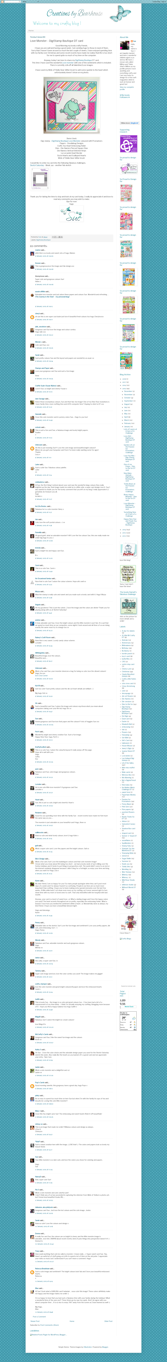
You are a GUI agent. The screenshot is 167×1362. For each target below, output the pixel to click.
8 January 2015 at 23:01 (43, 951)
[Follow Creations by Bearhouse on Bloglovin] (130, 124)
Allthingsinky (40, 653)
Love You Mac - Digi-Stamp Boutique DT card (130, 458)
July (125, 407)
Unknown (38, 445)
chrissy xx (39, 1124)
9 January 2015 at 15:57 (43, 1135)
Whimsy (125, 875)
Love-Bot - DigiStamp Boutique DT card (129, 439)
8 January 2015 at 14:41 (43, 613)
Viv (36, 703)
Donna (37, 1234)
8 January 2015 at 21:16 (43, 839)
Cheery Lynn (126, 669)
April (126, 417)
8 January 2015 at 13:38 (43, 598)
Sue (36, 719)
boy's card (126, 656)
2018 (124, 379)
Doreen (38, 263)
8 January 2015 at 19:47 (43, 712)
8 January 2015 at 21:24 (43, 852)
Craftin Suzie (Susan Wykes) (46, 386)
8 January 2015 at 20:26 (44, 762)
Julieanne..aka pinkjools (44, 1207)
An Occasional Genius (43, 579)
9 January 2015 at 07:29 (44, 1075)
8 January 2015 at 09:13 (44, 306)
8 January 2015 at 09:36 (44, 379)
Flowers (125, 732)
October (127, 398)
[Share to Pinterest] (62, 237)
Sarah (37, 355)
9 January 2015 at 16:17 (43, 1150)
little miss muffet (128, 768)
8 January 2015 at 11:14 (43, 475)
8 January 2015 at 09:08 (44, 269)
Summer (125, 861)
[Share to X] (57, 237)
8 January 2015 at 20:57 (44, 825)
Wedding (125, 869)
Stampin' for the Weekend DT (128, 850)
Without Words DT (129, 887)
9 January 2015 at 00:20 (44, 1027)
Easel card (126, 719)
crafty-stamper (41, 984)
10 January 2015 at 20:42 (44, 1244)
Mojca (37, 592)
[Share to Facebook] (59, 237)
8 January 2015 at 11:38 (43, 525)
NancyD (38, 1177)
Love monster (68, 63)
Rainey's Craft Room (43, 637)
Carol (37, 565)
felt (123, 730)
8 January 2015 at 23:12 (43, 977)
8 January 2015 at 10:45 (44, 420)
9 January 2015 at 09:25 (44, 1117)
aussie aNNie (40, 292)
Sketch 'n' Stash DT (129, 836)
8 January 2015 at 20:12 (44, 740)
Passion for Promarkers (126, 800)
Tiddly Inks (126, 867)
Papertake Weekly (129, 795)
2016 (124, 385)
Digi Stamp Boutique (126, 708)
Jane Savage (40, 399)
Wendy (37, 940)
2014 (124, 530)
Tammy (38, 971)
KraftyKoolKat (40, 747)
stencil (124, 856)
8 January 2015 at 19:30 (44, 696)
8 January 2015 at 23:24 (44, 992)
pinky (37, 1096)
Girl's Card (126, 740)
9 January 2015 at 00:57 (44, 1043)
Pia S (37, 1190)
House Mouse (127, 746)
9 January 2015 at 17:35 (43, 1183)
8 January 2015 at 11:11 (43, 458)
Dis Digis (125, 716)
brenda (38, 548)
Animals (125, 640)
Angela (37, 605)
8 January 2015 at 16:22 (43, 630)
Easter (124, 721)
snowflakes (126, 840)
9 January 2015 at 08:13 (44, 1089)
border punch (127, 654)
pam (37, 769)
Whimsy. (125, 877)
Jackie (37, 1067)
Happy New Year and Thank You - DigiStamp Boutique (130, 522)
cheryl (37, 314)
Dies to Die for (127, 704)
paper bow (126, 792)
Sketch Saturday (37, 165)
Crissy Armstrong (128, 686)
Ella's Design (40, 859)
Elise (37, 1288)
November (128, 395)
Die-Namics (126, 699)
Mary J (37, 1111)
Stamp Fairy (126, 846)
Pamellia (38, 532)
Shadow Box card (128, 829)
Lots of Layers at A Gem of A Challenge (130, 431)
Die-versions (126, 702)
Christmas (125, 672)
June (126, 411)
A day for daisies (128, 631)
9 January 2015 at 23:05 (44, 1213)
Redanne (38, 813)
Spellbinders (126, 843)
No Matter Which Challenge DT (128, 789)
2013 (124, 533)
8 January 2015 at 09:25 (44, 348)
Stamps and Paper (42, 368)
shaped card (126, 833)
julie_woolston (40, 327)
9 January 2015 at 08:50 (44, 1104)
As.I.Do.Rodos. (41, 506)
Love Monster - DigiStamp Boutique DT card (130, 506)
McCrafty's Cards (41, 1034)
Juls (36, 519)
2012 (124, 536)
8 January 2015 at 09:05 (44, 256)
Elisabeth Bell (127, 724)
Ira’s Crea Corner (41, 676)
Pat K (37, 732)
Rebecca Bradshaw (42, 1269)
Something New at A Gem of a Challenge (130, 514)
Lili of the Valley (128, 763)
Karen (37, 881)
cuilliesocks (39, 833)
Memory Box (127, 775)
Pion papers (126, 809)
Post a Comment (39, 1317)
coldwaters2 (39, 482)
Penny (37, 923)
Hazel (37, 800)
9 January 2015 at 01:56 (44, 1060)
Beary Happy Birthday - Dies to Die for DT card (130, 497)
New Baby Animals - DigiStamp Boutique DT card (129, 477)
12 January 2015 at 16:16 (44, 1281)
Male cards (126, 772)
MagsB (37, 1017)
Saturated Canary (128, 824)
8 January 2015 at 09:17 (44, 320)
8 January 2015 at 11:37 (43, 512)
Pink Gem (125, 807)
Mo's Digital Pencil (129, 780)
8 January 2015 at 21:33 (43, 874)
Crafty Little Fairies (129, 679)
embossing (126, 727)
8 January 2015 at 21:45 (43, 916)
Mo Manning (126, 778)
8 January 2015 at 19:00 (44, 679)
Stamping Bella (127, 853)
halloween (125, 743)
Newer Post (35, 1321)
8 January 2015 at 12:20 (44, 558)
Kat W (37, 686)
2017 (124, 382)
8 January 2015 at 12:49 (43, 571)
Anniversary (126, 643)
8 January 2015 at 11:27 (43, 499)
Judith (37, 999)
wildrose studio (127, 885)
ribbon (124, 821)
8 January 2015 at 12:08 (44, 541)
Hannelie (38, 414)
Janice (37, 958)
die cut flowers (127, 696)
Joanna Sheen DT (128, 751)
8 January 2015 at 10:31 (43, 407)
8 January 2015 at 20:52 (44, 806)
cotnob (38, 427)
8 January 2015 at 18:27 (43, 661)
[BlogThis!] (55, 237)
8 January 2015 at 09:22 (44, 335)
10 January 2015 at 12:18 (44, 1226)
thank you (126, 864)
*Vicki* (37, 1142)
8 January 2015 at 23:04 (44, 964)
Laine (37, 465)
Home (31, 31)
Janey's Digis (126, 748)
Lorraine (38, 784)
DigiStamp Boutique (83, 60)
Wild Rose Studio (128, 880)
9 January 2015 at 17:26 (44, 1170)
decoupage (126, 693)
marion (37, 250)
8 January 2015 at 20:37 (44, 793)
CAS (123, 662)
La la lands (126, 756)
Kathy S (38, 1050)
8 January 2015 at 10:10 (43, 392)
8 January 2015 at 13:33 (43, 585)
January (127, 427)
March (126, 420)
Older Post (108, 1321)
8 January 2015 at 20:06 (44, 725)
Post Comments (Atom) (49, 1325)
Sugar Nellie (126, 859)
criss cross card (127, 683)
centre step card (128, 664)
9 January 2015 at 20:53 (44, 1200)
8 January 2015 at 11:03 (43, 438)
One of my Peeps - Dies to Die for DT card (129, 467)
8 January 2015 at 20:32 (44, 777)
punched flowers (128, 812)
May (126, 414)
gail (36, 846)
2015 (124, 389)
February (127, 423)
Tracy (37, 1251)
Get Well (125, 738)
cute (123, 691)
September (128, 401)
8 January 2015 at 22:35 (44, 933)
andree (37, 620)
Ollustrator (88, 1347)
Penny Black (126, 804)
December (128, 391)
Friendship (126, 735)
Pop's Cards (39, 1083)
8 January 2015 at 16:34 (43, 646)
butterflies (126, 659)
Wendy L (38, 342)
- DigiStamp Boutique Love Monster (65, 141)
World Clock (128, 1006)
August (127, 404)
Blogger (105, 1347)
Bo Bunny (125, 651)
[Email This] (53, 237)
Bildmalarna (126, 645)
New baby (126, 785)
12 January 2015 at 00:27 (44, 1262)
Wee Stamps (127, 872)
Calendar (130, 986)
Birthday (125, 648)
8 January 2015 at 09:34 (44, 361)
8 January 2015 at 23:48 (44, 1010)
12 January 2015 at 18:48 (44, 1312)
